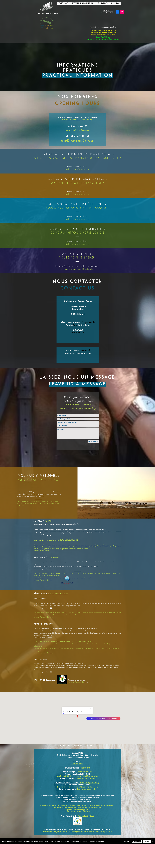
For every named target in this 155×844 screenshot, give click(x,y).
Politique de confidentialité (96, 841)
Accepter (146, 841)
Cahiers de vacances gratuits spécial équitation (103, 38)
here (87, 169)
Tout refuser (136, 841)
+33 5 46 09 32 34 (77, 763)
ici (87, 166)
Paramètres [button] (127, 841)
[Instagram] (122, 12)
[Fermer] (153, 841)
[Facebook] (117, 12)
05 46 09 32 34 (77, 761)
